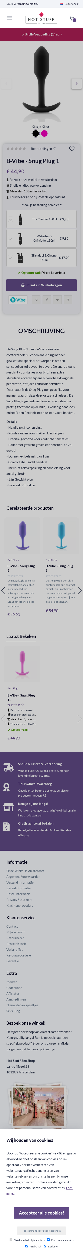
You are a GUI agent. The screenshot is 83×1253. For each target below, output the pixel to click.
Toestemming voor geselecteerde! (41, 1230)
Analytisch (36, 1246)
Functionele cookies (62, 1240)
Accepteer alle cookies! (41, 1212)
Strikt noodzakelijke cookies (29, 1240)
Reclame (53, 1246)
